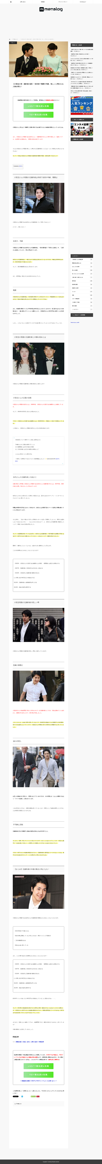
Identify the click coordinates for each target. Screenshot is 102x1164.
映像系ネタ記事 (82, 288)
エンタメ (82, 291)
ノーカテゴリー (82, 309)
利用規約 (43, 1)
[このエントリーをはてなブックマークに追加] (22, 1096)
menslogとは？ (83, 1)
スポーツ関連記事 (82, 298)
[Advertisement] (51, 23)
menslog (50, 1161)
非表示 (20, 166)
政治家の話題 (82, 284)
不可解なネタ (13, 42)
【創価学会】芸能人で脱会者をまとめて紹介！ (80, 54)
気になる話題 (82, 270)
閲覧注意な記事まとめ (82, 263)
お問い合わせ (22, 1)
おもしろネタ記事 (82, 266)
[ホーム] (11, 2)
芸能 (82, 295)
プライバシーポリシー (62, 1)
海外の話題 (82, 305)
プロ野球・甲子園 (82, 302)
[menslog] (51, 11)
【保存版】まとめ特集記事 (82, 259)
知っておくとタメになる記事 (82, 273)
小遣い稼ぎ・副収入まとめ (82, 277)
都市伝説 (82, 280)
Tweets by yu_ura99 (75, 322)
